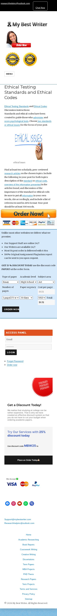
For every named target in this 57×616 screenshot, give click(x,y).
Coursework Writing (28, 549)
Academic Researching (28, 540)
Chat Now (40, 7)
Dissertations (28, 559)
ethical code (41, 181)
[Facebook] (7, 503)
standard (28, 181)
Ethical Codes (40, 106)
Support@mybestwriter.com (17, 519)
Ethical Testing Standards (16, 106)
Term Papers (28, 564)
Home (28, 535)
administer (38, 117)
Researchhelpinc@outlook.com (19, 523)
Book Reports (28, 545)
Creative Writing (29, 554)
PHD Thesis (28, 574)
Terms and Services (28, 589)
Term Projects (28, 584)
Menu (9, 74)
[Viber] (32, 503)
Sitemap (28, 599)
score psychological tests (16, 121)
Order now (12, 365)
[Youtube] (20, 503)
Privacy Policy (28, 594)
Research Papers (28, 579)
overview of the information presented (22, 184)
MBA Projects (28, 569)
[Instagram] (13, 503)
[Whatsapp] (26, 503)
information (27, 195)
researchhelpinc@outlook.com (15, 3)
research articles (12, 173)
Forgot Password (15, 361)
